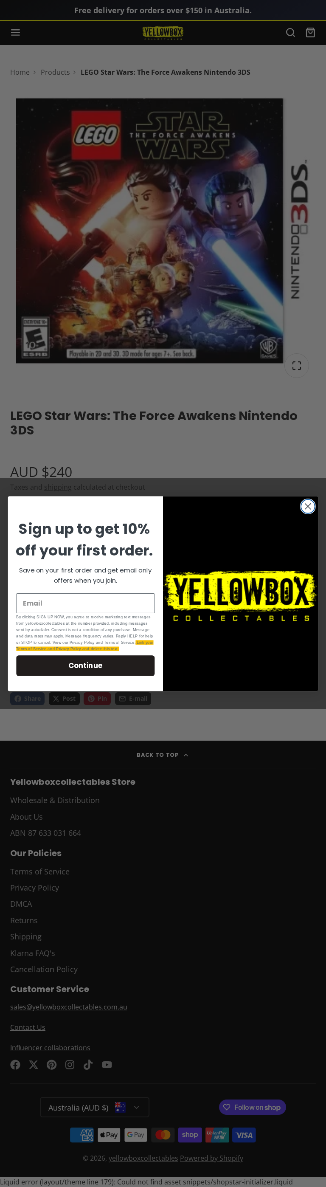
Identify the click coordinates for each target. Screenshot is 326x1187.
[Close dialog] (308, 506)
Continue (85, 665)
